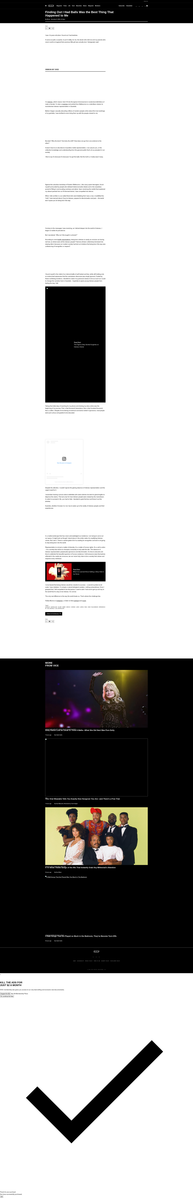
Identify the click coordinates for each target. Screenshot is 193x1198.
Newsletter (129, 5)
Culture (60, 606)
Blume (48, 19)
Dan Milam (58, 872)
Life (69, 5)
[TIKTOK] (98, 956)
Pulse (65, 5)
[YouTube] (144, 6)
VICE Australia (50, 608)
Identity (68, 606)
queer (89, 606)
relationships (94, 606)
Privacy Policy (89, 960)
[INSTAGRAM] (95, 956)
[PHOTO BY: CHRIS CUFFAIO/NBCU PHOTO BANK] (96, 836)
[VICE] (96, 767)
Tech (73, 5)
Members (97, 5)
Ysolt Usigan (74, 803)
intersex (50, 102)
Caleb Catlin (59, 735)
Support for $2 (5, 993)
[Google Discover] (147, 6)
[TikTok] (141, 6)
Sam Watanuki (59, 803)
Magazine (59, 5)
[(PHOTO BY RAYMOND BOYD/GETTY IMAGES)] (96, 905)
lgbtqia (82, 606)
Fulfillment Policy (115, 960)
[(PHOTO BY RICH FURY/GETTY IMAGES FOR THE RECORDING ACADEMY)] (96, 699)
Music (85, 5)
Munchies (79, 5)
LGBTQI (77, 606)
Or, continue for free (7, 996)
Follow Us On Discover (53, 613)
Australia (47, 606)
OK (2, 1197)
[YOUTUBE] (101, 956)
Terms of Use (97, 960)
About (74, 960)
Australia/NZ (54, 606)
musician (65, 104)
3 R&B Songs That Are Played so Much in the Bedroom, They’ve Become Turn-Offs (80, 936)
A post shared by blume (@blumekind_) (64, 481)
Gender (63, 606)
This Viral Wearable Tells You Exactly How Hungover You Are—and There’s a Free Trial (82, 799)
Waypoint (90, 5)
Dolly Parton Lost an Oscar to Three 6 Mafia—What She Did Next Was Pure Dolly (79, 730)
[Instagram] (138, 6)
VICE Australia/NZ (59, 608)
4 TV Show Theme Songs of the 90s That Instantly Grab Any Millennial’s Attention (80, 867)
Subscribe (122, 5)
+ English (145, 1)
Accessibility (80, 960)
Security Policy (105, 960)
